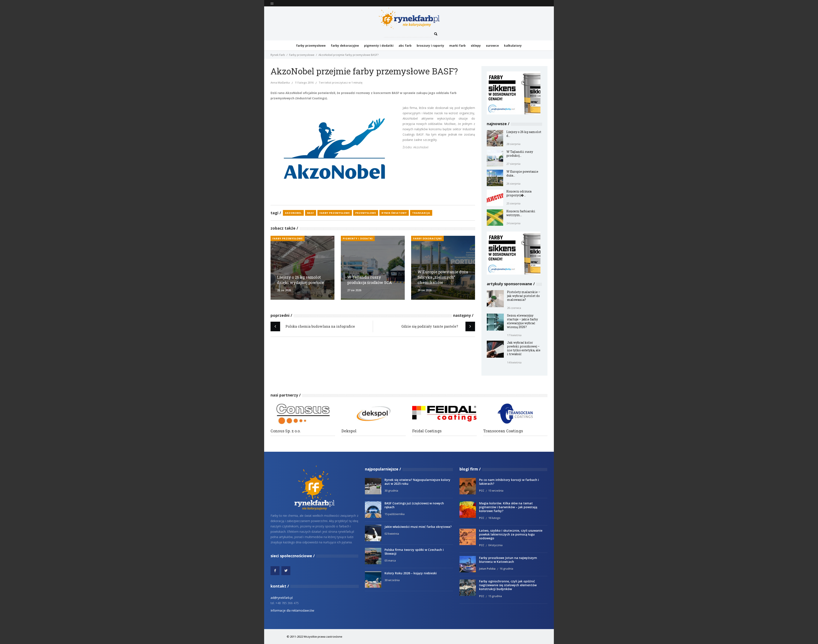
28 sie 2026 (284, 290)
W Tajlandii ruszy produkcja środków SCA (369, 280)
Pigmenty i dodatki (358, 238)
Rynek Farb (278, 55)
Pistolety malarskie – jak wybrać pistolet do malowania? (523, 296)
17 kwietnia (514, 335)
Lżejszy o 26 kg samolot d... (523, 134)
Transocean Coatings (503, 430)
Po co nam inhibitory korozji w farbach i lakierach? (509, 482)
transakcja (421, 212)
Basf (310, 212)
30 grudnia (391, 490)
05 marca (390, 560)
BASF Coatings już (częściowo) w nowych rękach (414, 505)
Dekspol (349, 430)
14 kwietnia (514, 362)
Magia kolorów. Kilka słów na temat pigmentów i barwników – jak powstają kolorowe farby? (508, 507)
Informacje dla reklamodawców (292, 610)
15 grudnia (495, 596)
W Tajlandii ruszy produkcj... (519, 154)
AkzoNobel (293, 212)
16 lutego (494, 518)
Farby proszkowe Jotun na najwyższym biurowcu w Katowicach (508, 560)
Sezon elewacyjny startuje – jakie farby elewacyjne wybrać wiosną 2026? (522, 321)
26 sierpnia (513, 183)
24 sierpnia (513, 223)
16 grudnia (506, 568)
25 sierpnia (513, 203)
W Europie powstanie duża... (522, 173)
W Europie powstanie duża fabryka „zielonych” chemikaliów (443, 277)
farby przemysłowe (335, 212)
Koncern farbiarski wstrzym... (520, 213)
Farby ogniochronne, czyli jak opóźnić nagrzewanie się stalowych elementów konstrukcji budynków (508, 585)
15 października (395, 514)
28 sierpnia (513, 144)
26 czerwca (514, 308)
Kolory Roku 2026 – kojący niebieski (411, 573)
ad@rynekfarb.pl (282, 598)
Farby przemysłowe (301, 55)
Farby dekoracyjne (427, 238)
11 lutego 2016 (304, 82)
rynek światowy (394, 212)
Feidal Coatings (427, 430)
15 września (495, 490)
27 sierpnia (513, 164)
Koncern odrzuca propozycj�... (518, 193)
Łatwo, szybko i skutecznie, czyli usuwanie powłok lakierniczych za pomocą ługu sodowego (510, 534)
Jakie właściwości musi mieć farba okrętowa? (418, 527)
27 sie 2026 (354, 290)
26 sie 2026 (425, 290)
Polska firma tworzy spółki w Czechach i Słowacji (414, 552)
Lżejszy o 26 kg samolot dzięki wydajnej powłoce (300, 280)
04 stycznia (495, 545)
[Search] (436, 34)
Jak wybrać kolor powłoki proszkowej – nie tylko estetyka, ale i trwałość (523, 348)
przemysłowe (365, 212)
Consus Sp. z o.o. (286, 430)
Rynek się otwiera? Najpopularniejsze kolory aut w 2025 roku (417, 482)
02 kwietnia (392, 533)
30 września (392, 580)
